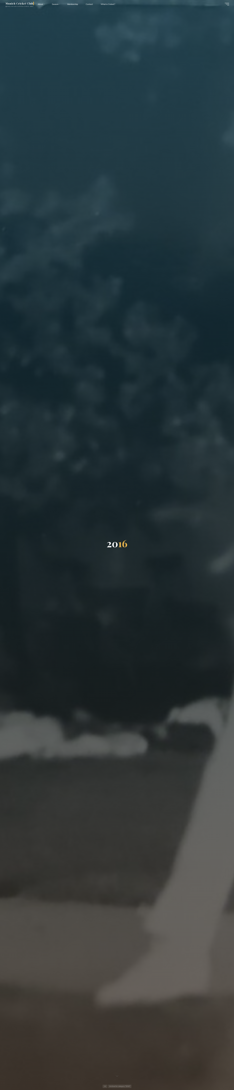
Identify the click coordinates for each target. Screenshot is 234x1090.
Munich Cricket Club (19, 3)
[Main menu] (227, 4)
